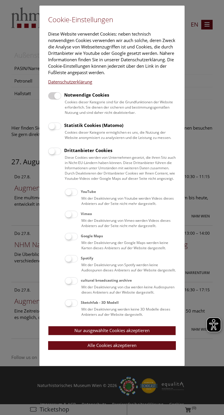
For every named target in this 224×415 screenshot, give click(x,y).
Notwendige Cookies (86, 95)
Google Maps (92, 235)
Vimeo (86, 213)
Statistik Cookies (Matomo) (93, 125)
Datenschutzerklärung (70, 82)
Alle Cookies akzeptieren (112, 345)
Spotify (87, 258)
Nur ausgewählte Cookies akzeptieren (112, 330)
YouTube (88, 191)
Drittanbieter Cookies (88, 150)
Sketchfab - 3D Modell (100, 302)
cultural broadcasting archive (106, 280)
